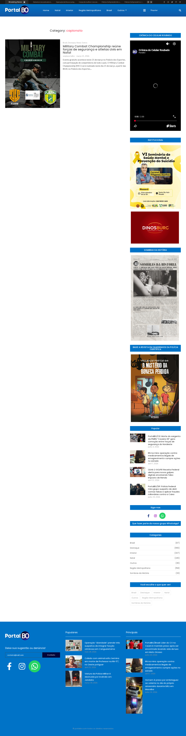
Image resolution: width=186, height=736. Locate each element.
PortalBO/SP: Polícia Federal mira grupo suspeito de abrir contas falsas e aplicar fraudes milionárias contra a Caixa (164, 490)
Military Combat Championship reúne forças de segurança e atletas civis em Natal (92, 49)
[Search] (180, 10)
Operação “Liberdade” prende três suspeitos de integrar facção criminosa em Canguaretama (102, 645)
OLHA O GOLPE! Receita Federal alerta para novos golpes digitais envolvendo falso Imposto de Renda (163, 473)
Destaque (72, 43)
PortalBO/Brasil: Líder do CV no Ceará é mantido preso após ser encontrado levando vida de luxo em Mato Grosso (162, 647)
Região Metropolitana (90, 10)
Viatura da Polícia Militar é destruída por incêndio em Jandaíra (98, 676)
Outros (121, 10)
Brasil (109, 10)
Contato (51, 655)
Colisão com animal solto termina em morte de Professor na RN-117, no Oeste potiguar (102, 661)
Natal (57, 10)
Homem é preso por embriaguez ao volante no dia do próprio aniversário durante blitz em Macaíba (161, 684)
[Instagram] (155, 516)
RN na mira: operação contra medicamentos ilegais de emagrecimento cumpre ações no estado (164, 457)
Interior (69, 10)
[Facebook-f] (148, 516)
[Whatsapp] (162, 516)
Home (46, 10)
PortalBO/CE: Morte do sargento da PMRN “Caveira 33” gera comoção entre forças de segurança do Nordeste (164, 440)
